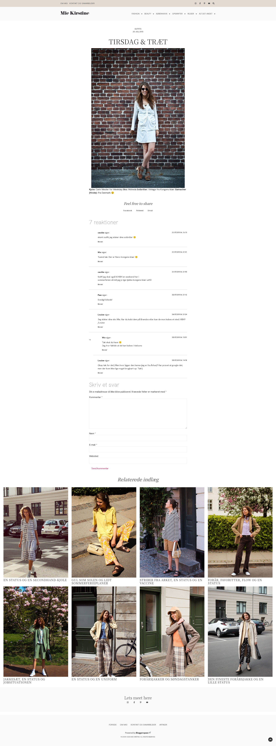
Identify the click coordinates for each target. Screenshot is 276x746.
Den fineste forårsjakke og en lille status (236, 680)
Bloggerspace (142, 733)
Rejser (191, 13)
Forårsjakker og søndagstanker (169, 679)
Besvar (100, 242)
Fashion (135, 13)
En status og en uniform (94, 679)
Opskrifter (177, 13)
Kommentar (95, 397)
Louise (101, 314)
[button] (127, 210)
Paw (100, 295)
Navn (92, 433)
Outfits (138, 29)
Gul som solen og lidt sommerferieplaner (92, 581)
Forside (113, 724)
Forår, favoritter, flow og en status (235, 581)
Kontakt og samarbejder (82, 3)
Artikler (163, 724)
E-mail (93, 445)
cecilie (101, 232)
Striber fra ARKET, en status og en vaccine (171, 581)
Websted (93, 456)
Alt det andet (205, 13)
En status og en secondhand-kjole (35, 580)
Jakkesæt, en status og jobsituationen (24, 680)
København (161, 13)
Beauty (147, 13)
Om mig (64, 3)
